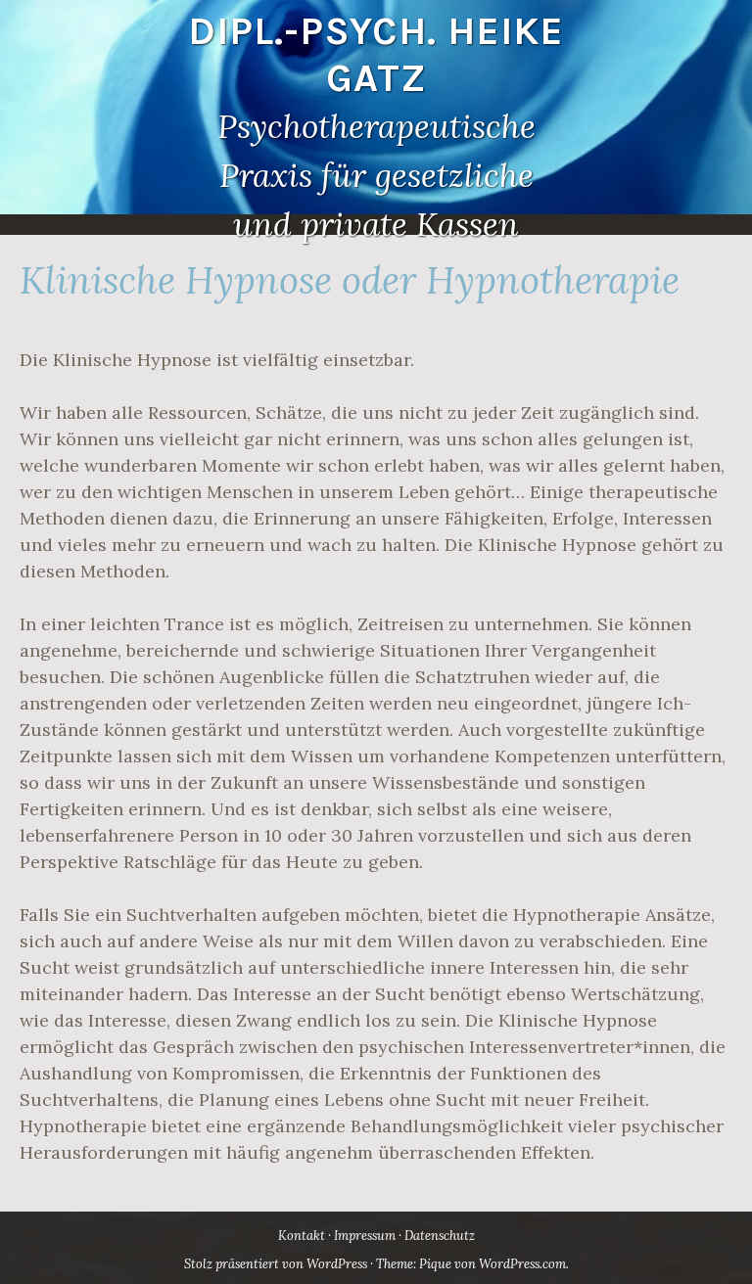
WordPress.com (522, 1264)
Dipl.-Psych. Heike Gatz (376, 54)
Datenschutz (439, 1235)
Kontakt (301, 1235)
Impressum (365, 1235)
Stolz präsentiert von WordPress (275, 1264)
